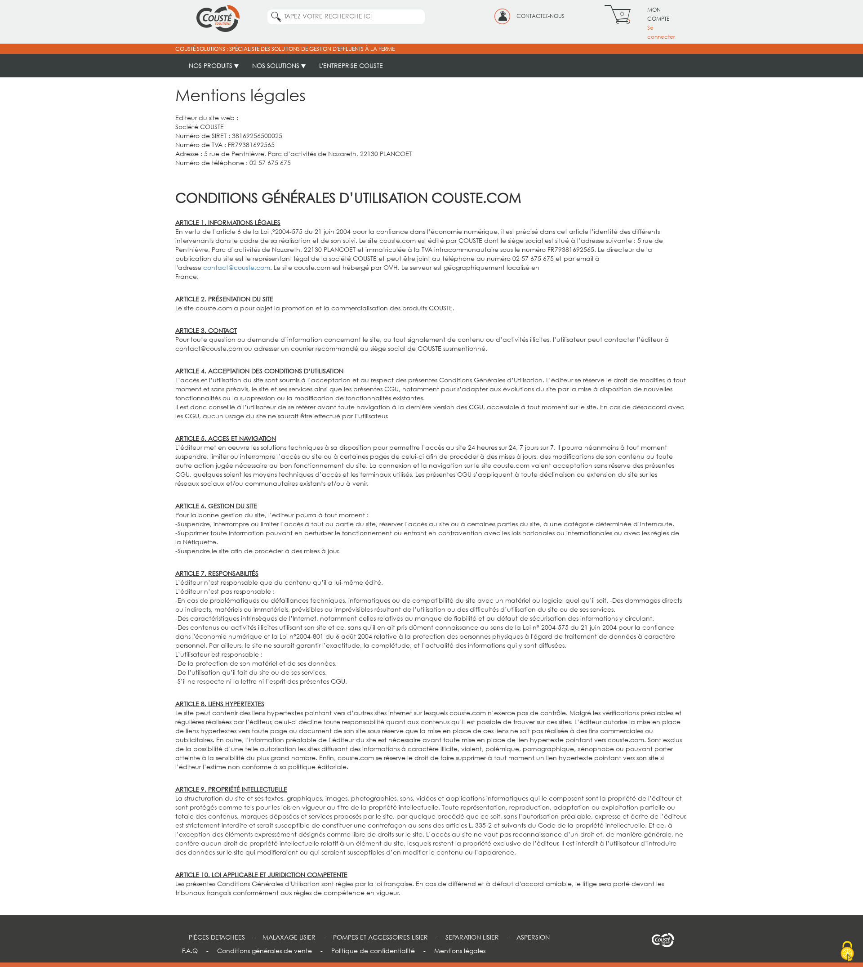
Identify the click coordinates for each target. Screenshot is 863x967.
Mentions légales (459, 950)
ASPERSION (533, 937)
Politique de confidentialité (373, 950)
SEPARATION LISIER (472, 937)
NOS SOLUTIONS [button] (276, 65)
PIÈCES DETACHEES (217, 937)
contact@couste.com (236, 267)
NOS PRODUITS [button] (211, 65)
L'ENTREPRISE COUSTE (351, 65)
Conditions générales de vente (264, 950)
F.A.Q (190, 950)
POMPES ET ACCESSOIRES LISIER (380, 937)
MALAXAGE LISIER (289, 937)
